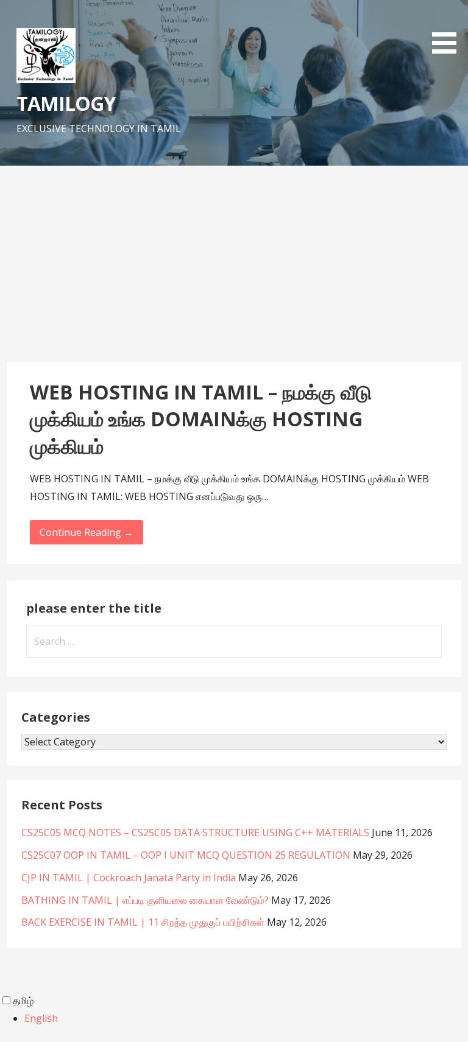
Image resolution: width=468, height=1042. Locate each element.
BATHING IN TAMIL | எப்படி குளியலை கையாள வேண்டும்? (145, 900)
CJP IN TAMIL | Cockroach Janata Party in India (128, 877)
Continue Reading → (86, 532)
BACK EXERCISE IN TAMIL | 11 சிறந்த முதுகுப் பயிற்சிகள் (142, 922)
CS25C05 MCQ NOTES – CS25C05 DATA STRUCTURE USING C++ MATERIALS (195, 832)
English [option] (41, 1018)
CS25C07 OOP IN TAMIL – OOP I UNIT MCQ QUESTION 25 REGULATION (185, 855)
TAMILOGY (65, 103)
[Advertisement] (234, 270)
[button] (448, 29)
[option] (246, 1018)
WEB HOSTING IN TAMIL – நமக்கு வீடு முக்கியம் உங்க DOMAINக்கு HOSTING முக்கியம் (201, 419)
